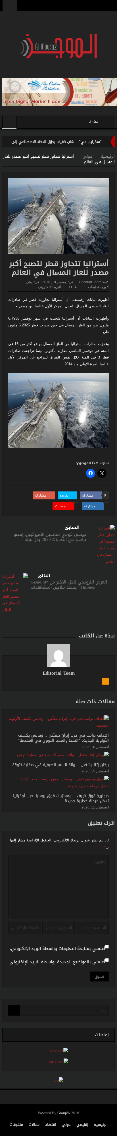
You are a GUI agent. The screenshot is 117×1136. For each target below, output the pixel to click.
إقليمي (82, 1124)
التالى (43, 576)
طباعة (73, 287)
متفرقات (16, 1124)
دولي (29, 282)
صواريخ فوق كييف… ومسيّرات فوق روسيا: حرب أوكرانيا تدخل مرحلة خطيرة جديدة (61, 798)
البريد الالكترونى (49, 287)
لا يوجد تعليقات (98, 287)
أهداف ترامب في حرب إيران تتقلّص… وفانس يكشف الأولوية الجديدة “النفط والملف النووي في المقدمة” (63, 737)
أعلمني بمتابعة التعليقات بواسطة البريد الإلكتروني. (57, 948)
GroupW (63, 1113)
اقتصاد (50, 1124)
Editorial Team (90, 282)
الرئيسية (101, 1124)
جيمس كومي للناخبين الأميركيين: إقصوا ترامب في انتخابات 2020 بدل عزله (49, 536)
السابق (72, 527)
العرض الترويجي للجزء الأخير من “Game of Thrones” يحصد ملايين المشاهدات (69, 584)
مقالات (34, 1124)
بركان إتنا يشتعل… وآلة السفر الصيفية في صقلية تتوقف (60, 765)
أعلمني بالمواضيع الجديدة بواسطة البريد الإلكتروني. (57, 962)
